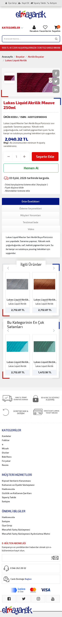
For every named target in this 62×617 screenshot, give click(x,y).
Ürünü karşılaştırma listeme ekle (19, 184)
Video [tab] (31, 229)
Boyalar (20, 56)
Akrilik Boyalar (36, 56)
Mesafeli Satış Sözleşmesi (16, 529)
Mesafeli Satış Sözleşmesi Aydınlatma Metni (26, 533)
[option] (17, 292)
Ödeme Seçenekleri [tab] (30, 208)
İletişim (53, 3)
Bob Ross (7, 456)
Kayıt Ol (25, 3)
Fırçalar (6, 460)
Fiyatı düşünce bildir (13, 187)
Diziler (5, 452)
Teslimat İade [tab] (30, 222)
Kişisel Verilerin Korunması (16, 480)
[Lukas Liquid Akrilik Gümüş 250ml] (17, 284)
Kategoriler (11, 27)
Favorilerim (45, 31)
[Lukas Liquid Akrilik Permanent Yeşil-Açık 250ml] (44, 346)
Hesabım (34, 31)
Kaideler (6, 436)
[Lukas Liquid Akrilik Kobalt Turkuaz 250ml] (17, 346)
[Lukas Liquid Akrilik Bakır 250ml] (44, 284)
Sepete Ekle (45, 156)
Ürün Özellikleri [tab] (30, 201)
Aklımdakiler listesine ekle (16, 190)
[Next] (54, 267)
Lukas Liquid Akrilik (16, 60)
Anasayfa (7, 56)
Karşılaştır (42, 184)
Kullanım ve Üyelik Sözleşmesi (18, 485)
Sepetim (56, 29)
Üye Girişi (12, 3)
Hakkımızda (8, 489)
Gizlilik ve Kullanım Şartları (17, 493)
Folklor (6, 440)
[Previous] (8, 267)
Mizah (5, 448)
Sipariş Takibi (40, 3)
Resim (5, 465)
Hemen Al (31, 168)
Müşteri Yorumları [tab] (30, 215)
